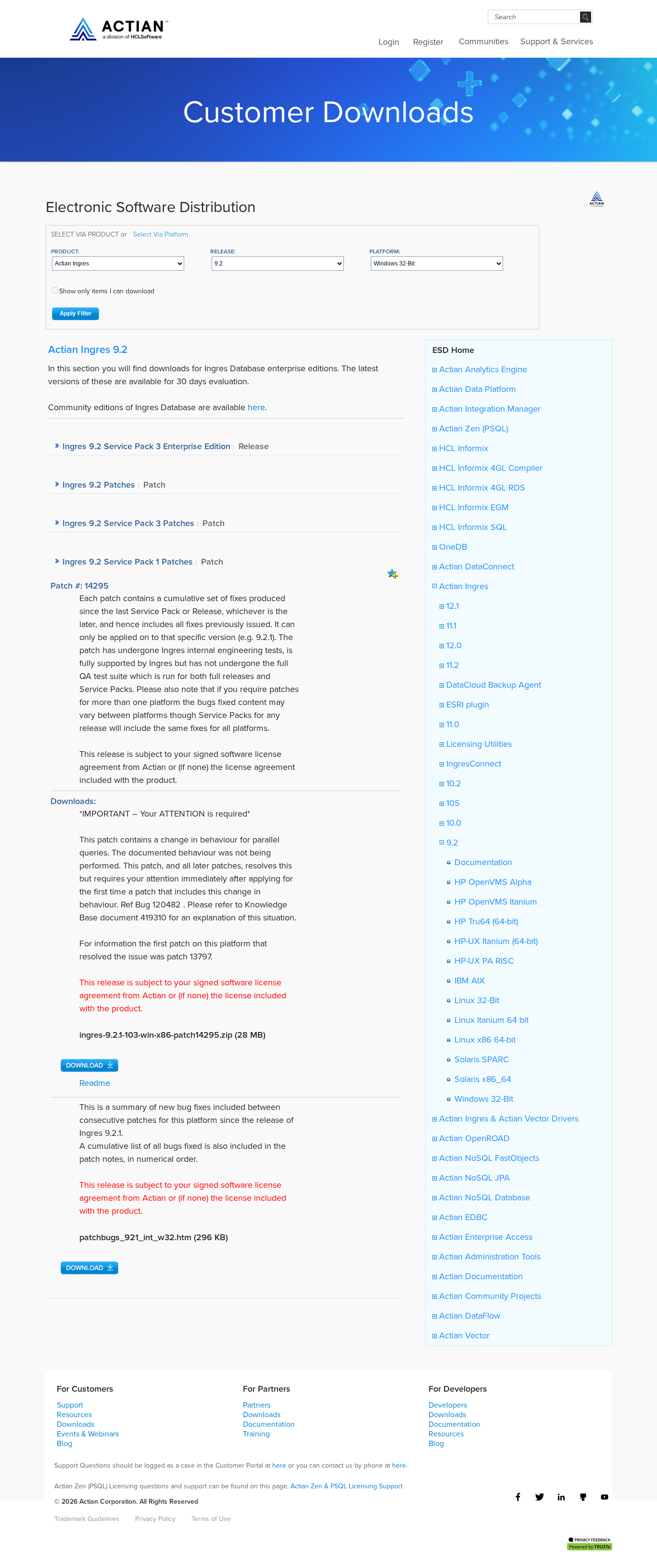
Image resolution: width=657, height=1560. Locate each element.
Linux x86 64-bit (483, 1039)
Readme (94, 1083)
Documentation (481, 862)
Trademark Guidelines (86, 1519)
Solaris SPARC (479, 1059)
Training (256, 1433)
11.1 (450, 625)
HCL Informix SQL (472, 527)
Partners (256, 1404)
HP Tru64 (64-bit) (484, 921)
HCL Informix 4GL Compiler (490, 468)
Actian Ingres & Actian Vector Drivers (508, 1118)
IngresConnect (472, 763)
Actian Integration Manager (489, 409)
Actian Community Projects (489, 1296)
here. (399, 1465)
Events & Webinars (88, 1433)
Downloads (75, 1424)
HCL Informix (462, 448)
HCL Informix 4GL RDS (481, 487)
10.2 (452, 783)
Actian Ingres (462, 586)
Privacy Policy (155, 1519)
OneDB (452, 547)
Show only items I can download (106, 291)
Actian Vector (463, 1335)
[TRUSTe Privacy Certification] (589, 1542)
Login (389, 42)
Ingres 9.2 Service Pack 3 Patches (128, 523)
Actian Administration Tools (489, 1256)
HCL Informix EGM (473, 507)
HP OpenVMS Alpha (490, 882)
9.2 (451, 842)
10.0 (452, 823)
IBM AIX (467, 980)
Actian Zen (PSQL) (472, 428)
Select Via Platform (160, 234)
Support (70, 1404)
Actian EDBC (462, 1217)
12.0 (453, 645)
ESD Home (453, 350)
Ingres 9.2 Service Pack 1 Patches (128, 561)
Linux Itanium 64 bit (489, 1020)
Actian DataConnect (475, 566)
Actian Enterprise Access (484, 1237)
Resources (74, 1414)
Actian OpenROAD (473, 1138)
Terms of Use (211, 1519)
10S (452, 803)
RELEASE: (223, 251)
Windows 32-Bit (481, 1099)
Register (428, 42)
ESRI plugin (466, 704)
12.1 (451, 606)
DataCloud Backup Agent (492, 685)
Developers (448, 1404)
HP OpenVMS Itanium (493, 901)
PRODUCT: (65, 251)
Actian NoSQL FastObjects (488, 1158)
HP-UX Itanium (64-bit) (494, 941)
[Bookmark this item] (392, 572)
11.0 (451, 724)
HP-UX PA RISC (482, 961)
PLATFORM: (384, 251)
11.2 (451, 665)
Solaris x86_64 (480, 1079)
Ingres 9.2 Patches (99, 484)
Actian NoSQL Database (483, 1197)
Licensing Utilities (478, 744)
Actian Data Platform (476, 389)
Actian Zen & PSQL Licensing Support (347, 1486)
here (256, 407)
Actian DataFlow (468, 1315)
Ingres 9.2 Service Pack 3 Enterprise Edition (146, 446)
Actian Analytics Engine (482, 369)
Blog (64, 1443)
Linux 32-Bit (474, 1000)
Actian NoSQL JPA (473, 1177)
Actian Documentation (480, 1276)
